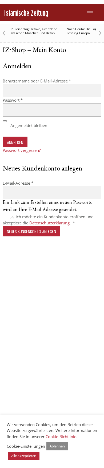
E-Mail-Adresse (29, 183)
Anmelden (15, 142)
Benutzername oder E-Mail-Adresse (47, 81)
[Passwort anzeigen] (5, 121)
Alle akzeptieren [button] (23, 455)
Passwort (23, 100)
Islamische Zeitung (26, 12)
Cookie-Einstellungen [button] (26, 446)
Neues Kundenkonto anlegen (31, 231)
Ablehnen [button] (57, 446)
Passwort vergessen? (22, 150)
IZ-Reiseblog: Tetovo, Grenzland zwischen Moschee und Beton (34, 31)
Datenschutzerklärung (49, 222)
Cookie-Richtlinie (61, 436)
